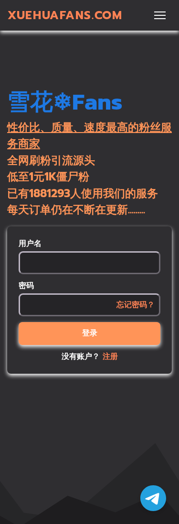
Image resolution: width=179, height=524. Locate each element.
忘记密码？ (135, 305)
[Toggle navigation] (159, 15)
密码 (26, 285)
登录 (89, 333)
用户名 (30, 243)
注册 (110, 356)
